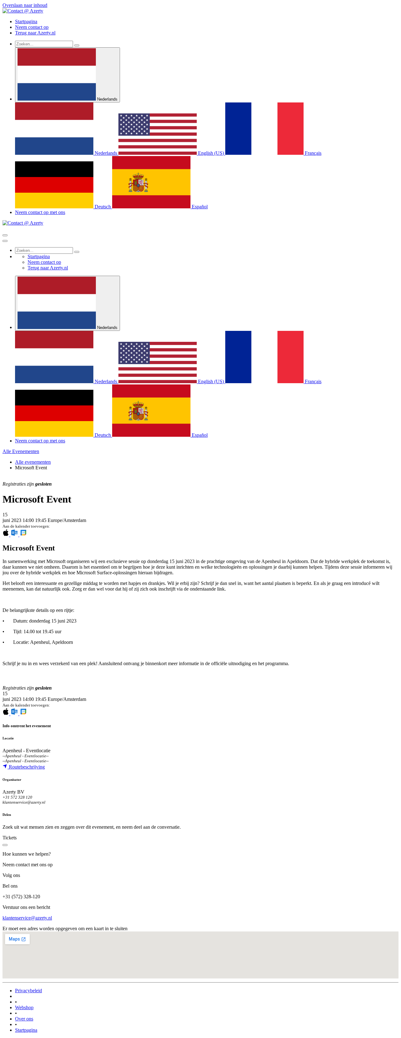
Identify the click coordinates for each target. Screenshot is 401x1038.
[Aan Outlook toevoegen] (14, 534)
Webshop (24, 1007)
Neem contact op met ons (40, 212)
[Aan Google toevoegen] (23, 534)
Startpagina (26, 1030)
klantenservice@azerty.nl (27, 918)
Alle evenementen (33, 462)
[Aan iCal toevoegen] (6, 534)
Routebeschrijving (26, 766)
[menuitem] (26, 21)
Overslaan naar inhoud (25, 5)
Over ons (24, 1018)
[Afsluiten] (5, 241)
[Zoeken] (76, 45)
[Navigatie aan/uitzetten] (5, 235)
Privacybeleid (28, 990)
